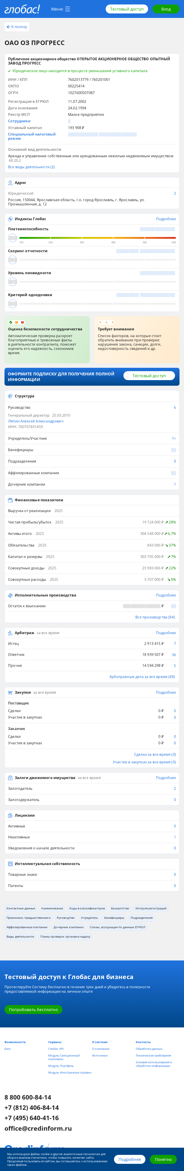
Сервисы (54, 1042)
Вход (166, 9)
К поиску (19, 26)
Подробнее (129, 1159)
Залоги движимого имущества (45, 778)
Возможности (15, 1042)
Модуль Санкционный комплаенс (64, 1057)
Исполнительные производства (45, 595)
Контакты (143, 1042)
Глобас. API (56, 1048)
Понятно (163, 1159)
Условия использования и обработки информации (154, 1064)
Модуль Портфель (61, 1066)
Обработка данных (149, 1048)
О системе (100, 1042)
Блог (7, 1048)
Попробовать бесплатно (33, 1009)
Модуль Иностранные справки (69, 1072)
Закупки (23, 692)
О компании (100, 1048)
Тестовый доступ (127, 9)
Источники (99, 1055)
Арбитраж (24, 633)
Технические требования (153, 1055)
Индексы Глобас (30, 219)
